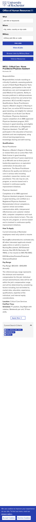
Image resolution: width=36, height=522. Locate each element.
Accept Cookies (9, 518)
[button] (18, 325)
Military (5, 34)
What (5, 16)
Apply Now (16, 318)
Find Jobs (18, 43)
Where (5, 25)
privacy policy (6, 514)
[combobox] (18, 19)
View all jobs (18, 47)
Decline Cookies (24, 518)
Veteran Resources (18, 59)
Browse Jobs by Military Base (18, 53)
